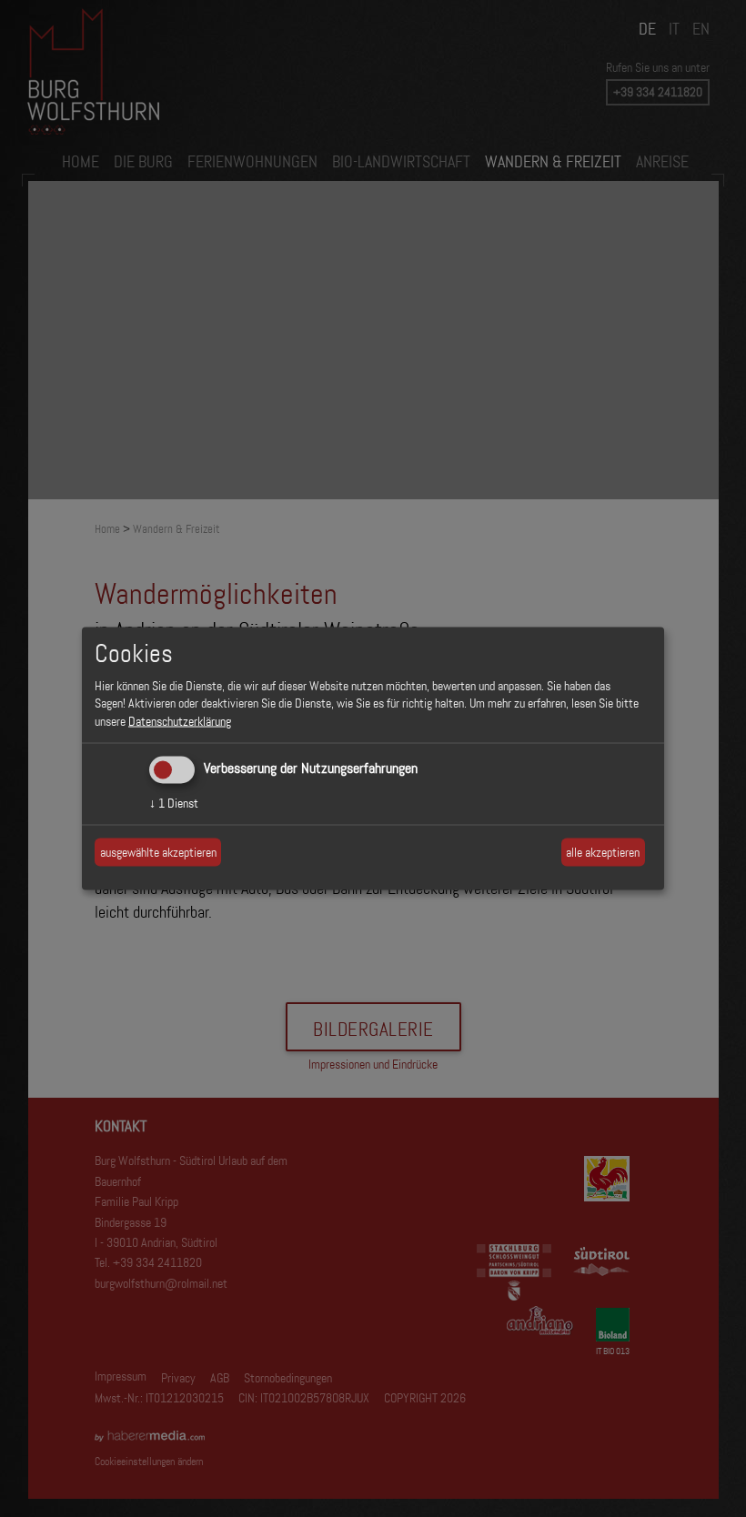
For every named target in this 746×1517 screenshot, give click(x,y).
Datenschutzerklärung (179, 720)
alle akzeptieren (603, 851)
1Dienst (173, 803)
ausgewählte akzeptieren (158, 851)
